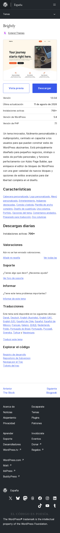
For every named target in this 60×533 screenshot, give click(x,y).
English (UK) (46, 317)
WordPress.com (13, 460)
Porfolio (7, 212)
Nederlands (44, 325)
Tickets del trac (11, 365)
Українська (28, 332)
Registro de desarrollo (14, 354)
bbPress (9, 470)
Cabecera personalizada (15, 196)
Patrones (37, 423)
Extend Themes (16, 33)
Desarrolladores (12, 444)
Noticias (7, 412)
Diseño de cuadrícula (25, 208)
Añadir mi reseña (11, 257)
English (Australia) (29, 317)
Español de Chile (25, 321)
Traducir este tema (12, 339)
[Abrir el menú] (55, 4)
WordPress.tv (12, 449)
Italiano (25, 325)
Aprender (8, 433)
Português (37, 328)
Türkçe (16, 332)
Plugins (35, 417)
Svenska (7, 332)
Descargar (44, 88)
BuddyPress (11, 476)
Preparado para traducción (17, 217)
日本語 (33, 325)
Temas (6, 14)
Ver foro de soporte (13, 278)
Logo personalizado (40, 196)
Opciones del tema (22, 212)
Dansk (6, 317)
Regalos (38, 449)
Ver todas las (50, 257)
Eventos (36, 438)
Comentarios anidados (44, 212)
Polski (6, 328)
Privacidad (9, 423)
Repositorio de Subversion (16, 358)
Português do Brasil (20, 328)
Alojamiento (9, 417)
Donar (37, 444)
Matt (7, 465)
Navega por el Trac (13, 362)
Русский (47, 328)
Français (16, 325)
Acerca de (9, 406)
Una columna (43, 208)
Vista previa (16, 88)
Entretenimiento (27, 200)
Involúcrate (38, 433)
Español (39, 321)
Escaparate (38, 406)
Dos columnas (39, 217)
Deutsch (15, 317)
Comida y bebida (25, 204)
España (14, 490)
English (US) (9, 321)
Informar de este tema (14, 298)
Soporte (7, 438)
